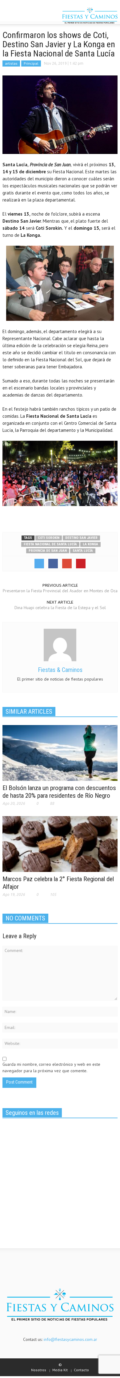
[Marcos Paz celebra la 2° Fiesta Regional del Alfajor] (60, 843)
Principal (31, 63)
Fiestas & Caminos (60, 670)
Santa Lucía (83, 551)
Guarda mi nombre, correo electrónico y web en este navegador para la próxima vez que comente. (51, 1067)
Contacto (81, 1370)
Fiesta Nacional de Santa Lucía (50, 544)
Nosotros (38, 1370)
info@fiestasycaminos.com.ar (70, 1339)
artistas (11, 63)
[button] (23, 16)
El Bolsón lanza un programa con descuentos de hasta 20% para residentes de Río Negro (59, 791)
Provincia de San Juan (48, 551)
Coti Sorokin (48, 538)
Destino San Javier (81, 538)
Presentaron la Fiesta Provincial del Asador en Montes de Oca (60, 590)
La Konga (90, 544)
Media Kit (60, 1370)
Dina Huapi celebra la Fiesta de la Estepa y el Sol (60, 607)
